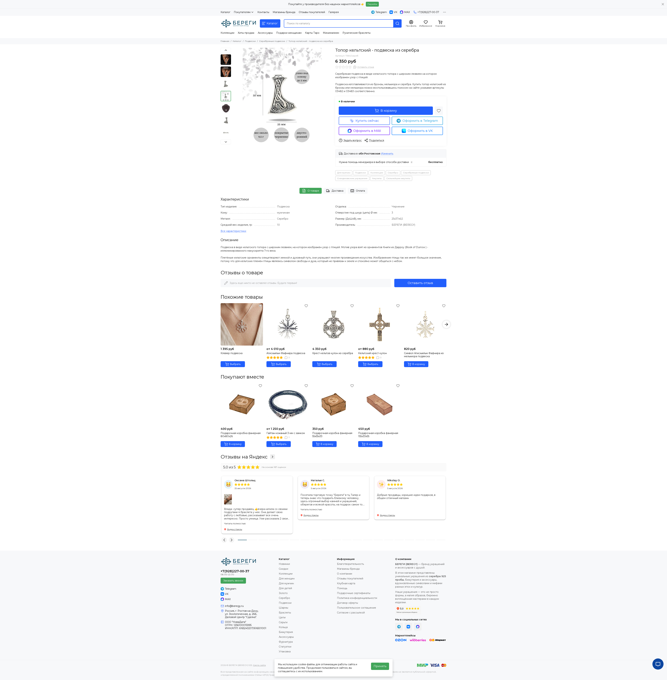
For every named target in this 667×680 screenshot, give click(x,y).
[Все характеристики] (233, 231)
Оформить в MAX (367, 131)
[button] (234, 97)
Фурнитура (286, 641)
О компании (344, 573)
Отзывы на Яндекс (244, 457)
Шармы (283, 607)
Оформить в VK (420, 131)
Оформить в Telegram (420, 121)
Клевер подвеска (231, 353)
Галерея (333, 12)
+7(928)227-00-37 (428, 12)
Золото (283, 593)
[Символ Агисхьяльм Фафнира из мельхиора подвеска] (425, 324)
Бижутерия (286, 632)
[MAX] (418, 626)
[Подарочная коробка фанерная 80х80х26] (242, 404)
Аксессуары (265, 32)
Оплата (360, 190)
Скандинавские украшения (352, 178)
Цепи (282, 617)
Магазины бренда (284, 12)
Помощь (342, 588)
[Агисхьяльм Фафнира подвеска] (287, 324)
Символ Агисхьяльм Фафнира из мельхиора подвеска (424, 355)
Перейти (372, 4)
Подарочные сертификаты (353, 593)
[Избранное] (439, 110)
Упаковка (285, 651)
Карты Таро (312, 32)
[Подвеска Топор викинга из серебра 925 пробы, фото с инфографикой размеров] (282, 97)
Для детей (285, 588)
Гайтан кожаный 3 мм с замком (285, 433)
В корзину (389, 111)
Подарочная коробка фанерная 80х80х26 (241, 435)
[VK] (408, 626)
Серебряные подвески (272, 41)
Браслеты (285, 612)
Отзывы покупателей (312, 12)
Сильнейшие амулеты (398, 178)
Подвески (250, 41)
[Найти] (397, 23)
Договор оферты (347, 602)
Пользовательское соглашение (356, 607)
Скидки (283, 568)
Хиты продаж (246, 32)
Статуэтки (285, 646)
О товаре (313, 190)
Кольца (283, 627)
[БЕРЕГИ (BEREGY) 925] (238, 23)
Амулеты (377, 178)
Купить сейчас (367, 121)
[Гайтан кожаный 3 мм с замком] (287, 404)
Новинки (284, 564)
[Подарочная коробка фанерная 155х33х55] (379, 404)
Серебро (393, 172)
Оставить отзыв (420, 283)
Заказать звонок (233, 580)
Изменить (387, 153)
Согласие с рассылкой (351, 612)
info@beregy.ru (234, 606)
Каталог (225, 12)
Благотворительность (350, 564)
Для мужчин (343, 172)
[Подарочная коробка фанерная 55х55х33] (333, 404)
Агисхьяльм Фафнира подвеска (285, 353)
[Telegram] (399, 626)
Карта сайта (259, 665)
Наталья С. (318, 480)
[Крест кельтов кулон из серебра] (333, 324)
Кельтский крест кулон (372, 353)
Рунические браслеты (356, 32)
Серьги (283, 622)
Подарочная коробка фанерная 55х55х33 (332, 435)
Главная (225, 41)
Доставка (337, 190)
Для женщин (287, 578)
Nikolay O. (393, 480)
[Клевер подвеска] (242, 324)
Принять (380, 666)
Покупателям (242, 12)
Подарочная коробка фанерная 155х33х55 (378, 435)
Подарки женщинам (289, 32)
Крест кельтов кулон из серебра (332, 353)
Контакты (263, 12)
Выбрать (235, 364)
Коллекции (227, 32)
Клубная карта (346, 583)
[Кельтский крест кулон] (379, 324)
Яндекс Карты (234, 529)
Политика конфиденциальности (357, 598)
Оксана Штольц (245, 480)
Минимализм (331, 32)
